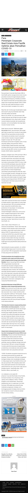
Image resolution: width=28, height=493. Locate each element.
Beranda (3, 33)
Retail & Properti (13, 33)
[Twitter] (6, 54)
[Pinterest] (9, 54)
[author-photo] (14, 469)
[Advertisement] (14, 14)
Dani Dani (6, 50)
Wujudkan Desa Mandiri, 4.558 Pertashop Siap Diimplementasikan (6, 455)
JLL (7, 115)
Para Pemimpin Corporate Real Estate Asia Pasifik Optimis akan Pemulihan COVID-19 (13, 437)
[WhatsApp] (12, 54)
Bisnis (7, 33)
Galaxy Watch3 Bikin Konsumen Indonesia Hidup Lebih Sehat (22, 455)
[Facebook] (2, 54)
